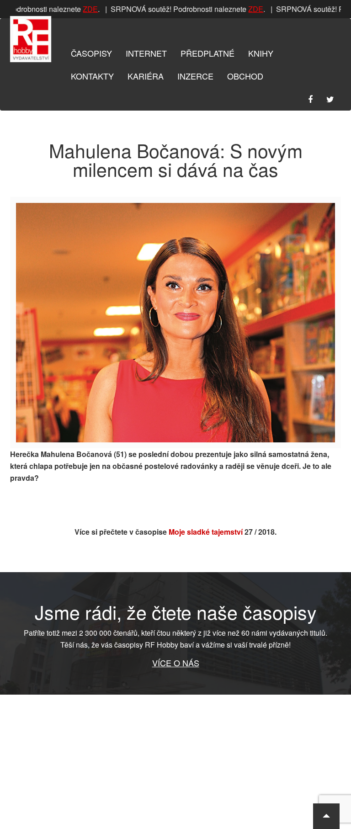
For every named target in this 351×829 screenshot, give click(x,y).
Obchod (245, 76)
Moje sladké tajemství (206, 531)
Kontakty (92, 76)
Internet (146, 53)
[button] (326, 816)
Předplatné (207, 53)
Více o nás (175, 663)
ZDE (86, 9)
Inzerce (195, 76)
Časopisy (91, 53)
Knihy (260, 53)
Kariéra (146, 76)
